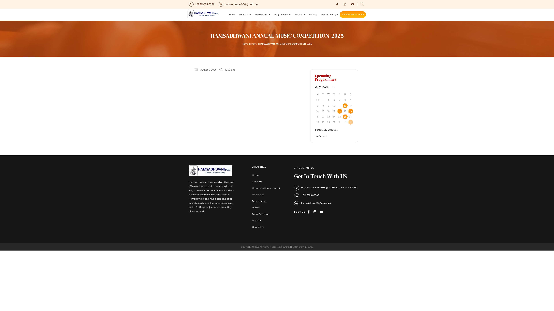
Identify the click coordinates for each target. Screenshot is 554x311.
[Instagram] (345, 4)
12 (345, 105)
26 (345, 116)
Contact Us (258, 226)
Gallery (313, 14)
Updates (256, 220)
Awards (298, 14)
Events (254, 43)
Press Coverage (329, 14)
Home (232, 14)
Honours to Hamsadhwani (266, 188)
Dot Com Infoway (303, 246)
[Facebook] (337, 4)
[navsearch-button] (362, 4)
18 (339, 111)
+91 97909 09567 (204, 4)
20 (350, 111)
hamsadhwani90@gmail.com (242, 4)
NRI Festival (261, 14)
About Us (244, 14)
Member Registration (353, 14)
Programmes (281, 14)
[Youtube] (352, 4)
